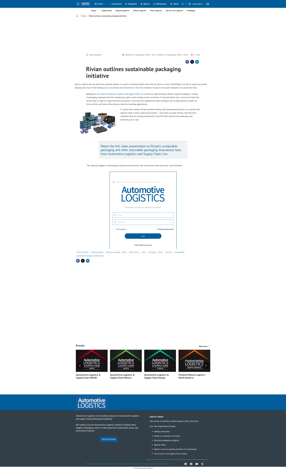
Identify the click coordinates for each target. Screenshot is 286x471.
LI (186, 464)
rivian (161, 252)
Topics (93, 10)
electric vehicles (83, 252)
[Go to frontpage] (85, 4)
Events (100, 4)
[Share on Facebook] (187, 62)
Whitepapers (161, 4)
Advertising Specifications (149, 464)
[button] (80, 365)
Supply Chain (107, 10)
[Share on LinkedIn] (197, 62)
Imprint (117, 464)
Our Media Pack (164, 464)
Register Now (109, 439)
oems (144, 252)
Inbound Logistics (122, 10)
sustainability (179, 252)
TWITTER (203, 464)
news (124, 252)
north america (134, 252)
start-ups (168, 252)
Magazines (132, 4)
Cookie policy (102, 464)
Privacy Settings (134, 464)
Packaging (191, 10)
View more (203, 346)
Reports (146, 4)
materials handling (113, 252)
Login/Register (197, 4)
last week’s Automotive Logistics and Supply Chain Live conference (124, 94)
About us (111, 464)
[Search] (182, 4)
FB (192, 464)
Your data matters (90, 464)
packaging (152, 252)
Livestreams (117, 4)
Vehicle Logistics (139, 10)
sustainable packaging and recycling (90, 256)
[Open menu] (78, 4)
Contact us (124, 464)
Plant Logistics (156, 10)
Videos (176, 4)
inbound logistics (97, 252)
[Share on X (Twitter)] (192, 62)
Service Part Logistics (174, 10)
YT (197, 464)
